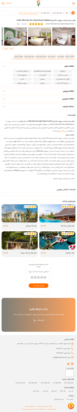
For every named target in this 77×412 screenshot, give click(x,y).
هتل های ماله (45, 13)
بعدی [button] (6, 48)
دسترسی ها (52, 56)
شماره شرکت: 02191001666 (63, 349)
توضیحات (60, 56)
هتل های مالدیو (57, 13)
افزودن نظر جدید (38, 286)
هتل (66, 13)
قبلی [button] (11, 48)
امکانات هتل (70, 56)
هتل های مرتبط (41, 56)
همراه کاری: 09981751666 (63, 353)
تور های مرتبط (29, 56)
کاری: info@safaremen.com (61, 357)
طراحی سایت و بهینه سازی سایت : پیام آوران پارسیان (38, 406)
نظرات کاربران (18, 56)
